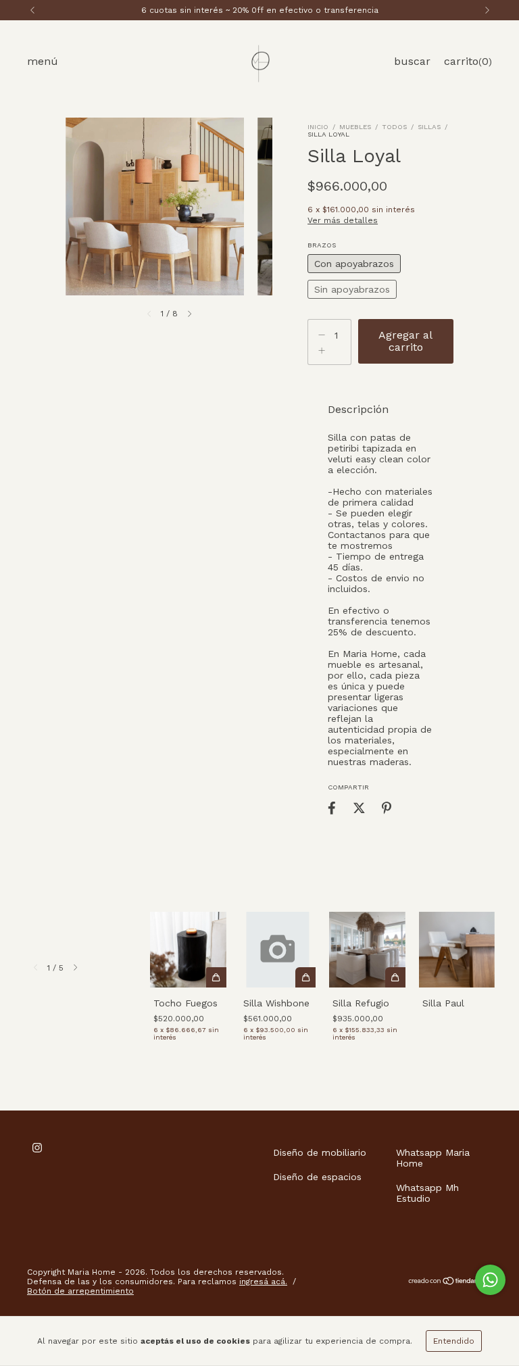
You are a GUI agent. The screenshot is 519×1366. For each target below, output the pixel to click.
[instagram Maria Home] (37, 1148)
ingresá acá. (263, 1281)
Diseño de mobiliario (319, 1152)
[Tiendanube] (449, 1283)
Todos (394, 126)
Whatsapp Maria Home (433, 1158)
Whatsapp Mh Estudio (427, 1193)
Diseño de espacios (317, 1176)
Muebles (355, 126)
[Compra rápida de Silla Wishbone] (305, 977)
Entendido (453, 1341)
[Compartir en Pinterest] (386, 807)
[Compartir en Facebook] (332, 807)
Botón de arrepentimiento (80, 1291)
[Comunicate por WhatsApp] (490, 1280)
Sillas (429, 126)
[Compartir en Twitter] (359, 807)
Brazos (321, 245)
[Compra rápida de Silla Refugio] (395, 977)
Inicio (317, 126)
